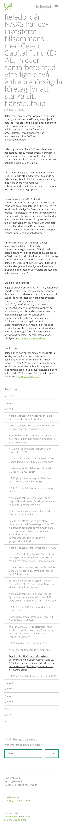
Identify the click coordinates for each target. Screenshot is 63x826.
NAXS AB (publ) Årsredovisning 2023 (30, 649)
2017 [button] (9, 721)
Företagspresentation (17, 816)
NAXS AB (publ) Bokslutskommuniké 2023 (32, 676)
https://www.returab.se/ (31, 338)
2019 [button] (9, 708)
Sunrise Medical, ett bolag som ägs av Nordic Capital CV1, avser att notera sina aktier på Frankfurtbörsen (31, 584)
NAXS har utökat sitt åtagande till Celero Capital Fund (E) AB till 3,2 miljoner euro (31, 460)
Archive (10, 389)
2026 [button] (10, 396)
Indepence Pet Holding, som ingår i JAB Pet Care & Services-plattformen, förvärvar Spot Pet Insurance (32, 571)
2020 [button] (10, 702)
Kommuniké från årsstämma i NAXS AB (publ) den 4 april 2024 (31, 619)
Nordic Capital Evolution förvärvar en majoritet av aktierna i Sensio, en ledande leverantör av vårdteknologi (32, 501)
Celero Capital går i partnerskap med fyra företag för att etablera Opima (32, 513)
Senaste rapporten (16, 820)
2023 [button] (10, 682)
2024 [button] (10, 409)
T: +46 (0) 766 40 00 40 (18, 800)
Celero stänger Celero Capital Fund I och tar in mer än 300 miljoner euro (31, 427)
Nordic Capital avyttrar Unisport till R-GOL (32, 547)
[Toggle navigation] (55, 7)
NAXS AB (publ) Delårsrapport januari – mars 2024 (31, 609)
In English (44, 6)
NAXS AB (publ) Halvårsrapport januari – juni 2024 (32, 490)
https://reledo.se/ (28, 376)
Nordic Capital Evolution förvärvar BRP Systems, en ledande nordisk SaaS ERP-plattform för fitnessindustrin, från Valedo (32, 597)
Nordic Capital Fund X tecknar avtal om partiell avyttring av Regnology (31, 417)
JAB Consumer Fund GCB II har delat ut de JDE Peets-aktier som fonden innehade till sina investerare (32, 439)
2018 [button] (9, 715)
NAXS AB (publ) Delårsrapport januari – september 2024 (31, 450)
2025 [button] (10, 402)
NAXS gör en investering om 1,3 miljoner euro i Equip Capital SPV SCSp (31, 480)
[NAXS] (8, 6)
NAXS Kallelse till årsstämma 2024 (28, 643)
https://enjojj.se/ (14, 311)
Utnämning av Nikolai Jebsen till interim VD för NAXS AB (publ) (31, 470)
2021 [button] (9, 695)
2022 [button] (10, 689)
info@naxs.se (11, 797)
